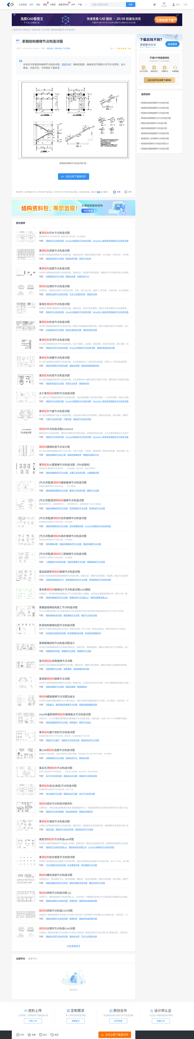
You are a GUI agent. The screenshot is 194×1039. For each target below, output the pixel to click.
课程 (45, 4)
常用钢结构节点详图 (78, 508)
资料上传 (33, 1021)
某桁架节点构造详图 (54, 375)
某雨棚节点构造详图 (54, 357)
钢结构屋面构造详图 (106, 348)
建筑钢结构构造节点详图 (76, 580)
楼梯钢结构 (82, 687)
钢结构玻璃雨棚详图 (90, 366)
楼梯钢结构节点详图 (96, 562)
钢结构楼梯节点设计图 (56, 455)
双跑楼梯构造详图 (81, 669)
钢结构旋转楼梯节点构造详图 (154, 123)
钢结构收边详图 (70, 794)
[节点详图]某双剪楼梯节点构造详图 (62, 518)
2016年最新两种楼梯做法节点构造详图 (65, 714)
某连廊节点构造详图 (54, 268)
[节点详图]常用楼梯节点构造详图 (61, 500)
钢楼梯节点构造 (68, 651)
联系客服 (118, 1021)
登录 (178, 4)
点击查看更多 (73, 946)
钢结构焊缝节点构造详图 (57, 901)
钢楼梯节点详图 (84, 651)
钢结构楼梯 (70, 687)
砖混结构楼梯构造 (93, 633)
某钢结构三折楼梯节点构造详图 (155, 138)
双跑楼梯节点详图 (54, 669)
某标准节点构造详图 (54, 322)
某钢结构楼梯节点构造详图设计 (155, 143)
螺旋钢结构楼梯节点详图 (57, 490)
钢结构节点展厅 (53, 740)
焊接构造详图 (71, 259)
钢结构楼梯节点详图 (92, 544)
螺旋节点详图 (93, 490)
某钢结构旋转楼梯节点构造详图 (155, 103)
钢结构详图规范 (86, 812)
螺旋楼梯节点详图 (71, 615)
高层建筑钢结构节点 (55, 580)
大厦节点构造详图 (77, 473)
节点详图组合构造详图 (56, 865)
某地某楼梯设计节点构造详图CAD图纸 (64, 589)
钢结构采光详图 (70, 776)
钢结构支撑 (92, 294)
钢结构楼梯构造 (74, 455)
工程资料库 (17, 30)
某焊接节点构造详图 (54, 250)
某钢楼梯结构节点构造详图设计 (57, 643)
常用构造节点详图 (97, 508)
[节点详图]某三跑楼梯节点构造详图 (62, 554)
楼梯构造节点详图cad (79, 597)
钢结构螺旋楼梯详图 (88, 704)
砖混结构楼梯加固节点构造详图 (57, 625)
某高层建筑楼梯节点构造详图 (59, 571)
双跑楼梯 (67, 669)
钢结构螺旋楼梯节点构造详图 (154, 128)
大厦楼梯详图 (93, 473)
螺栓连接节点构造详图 (55, 875)
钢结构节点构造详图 (55, 241)
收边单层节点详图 (54, 794)
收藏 (118, 192)
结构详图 (36, 30)
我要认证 (161, 1021)
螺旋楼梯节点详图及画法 (57, 696)
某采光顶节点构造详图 (55, 768)
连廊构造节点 (83, 276)
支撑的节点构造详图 (54, 286)
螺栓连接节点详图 (97, 883)
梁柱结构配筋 (71, 812)
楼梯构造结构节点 (91, 455)
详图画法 (50, 704)
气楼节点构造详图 (54, 419)
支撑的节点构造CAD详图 (57, 928)
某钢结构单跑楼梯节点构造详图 (155, 133)
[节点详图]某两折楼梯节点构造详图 (62, 536)
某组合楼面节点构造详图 (57, 857)
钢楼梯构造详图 (53, 651)
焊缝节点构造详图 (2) (55, 892)
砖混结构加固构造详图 (56, 633)
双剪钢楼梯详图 (76, 526)
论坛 (38, 4)
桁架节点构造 (71, 383)
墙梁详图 (50, 829)
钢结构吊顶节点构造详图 (57, 348)
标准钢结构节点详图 (55, 330)
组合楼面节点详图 (89, 865)
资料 (31, 4)
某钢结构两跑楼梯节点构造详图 (155, 113)
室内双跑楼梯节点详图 (55, 661)
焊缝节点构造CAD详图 (56, 910)
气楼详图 (67, 419)
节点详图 (45, 30)
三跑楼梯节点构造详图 (56, 562)
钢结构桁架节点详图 (55, 383)
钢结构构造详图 (90, 330)
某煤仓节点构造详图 (54, 304)
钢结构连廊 (70, 276)
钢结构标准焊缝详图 (88, 901)
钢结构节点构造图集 (55, 812)
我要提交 (76, 1021)
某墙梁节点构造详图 (54, 821)
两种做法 (73, 722)
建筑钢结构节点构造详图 (100, 580)
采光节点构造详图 (54, 776)
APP (73, 4)
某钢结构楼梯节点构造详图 (63, 30)
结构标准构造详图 (73, 330)
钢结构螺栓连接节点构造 (57, 883)
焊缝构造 (73, 901)
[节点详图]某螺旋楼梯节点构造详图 (62, 482)
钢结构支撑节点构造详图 (57, 294)
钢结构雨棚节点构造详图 (57, 366)
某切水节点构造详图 (54, 232)
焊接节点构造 (85, 259)
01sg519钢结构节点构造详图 (78, 241)
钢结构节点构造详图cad (56, 847)
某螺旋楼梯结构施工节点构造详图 (58, 607)
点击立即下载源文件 (116, 1034)
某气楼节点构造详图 (54, 411)
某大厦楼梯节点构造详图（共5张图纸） (65, 464)
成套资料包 (63, 4)
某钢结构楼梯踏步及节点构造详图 (156, 118)
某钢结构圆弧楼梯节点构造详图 (155, 108)
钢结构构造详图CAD (78, 847)
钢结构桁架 (84, 383)
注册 (184, 4)
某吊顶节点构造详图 (54, 339)
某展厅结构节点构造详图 (57, 732)
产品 (80, 4)
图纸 (64, 64)
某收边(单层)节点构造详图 (58, 785)
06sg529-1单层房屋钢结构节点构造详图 (110, 241)
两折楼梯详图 (52, 544)
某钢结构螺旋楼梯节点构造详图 (155, 149)
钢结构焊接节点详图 (55, 259)
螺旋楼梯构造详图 (54, 615)
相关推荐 (20, 223)
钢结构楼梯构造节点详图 (57, 473)
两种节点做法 (85, 722)
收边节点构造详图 (87, 794)
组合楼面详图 (73, 865)
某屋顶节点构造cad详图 (56, 839)
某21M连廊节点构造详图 (57, 750)
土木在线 (23, 4)
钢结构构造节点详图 (90, 740)
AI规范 (53, 4)
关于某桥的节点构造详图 (57, 393)
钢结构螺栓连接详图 (78, 883)
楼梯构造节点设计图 (54, 447)
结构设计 (27, 30)
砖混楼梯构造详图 (75, 633)
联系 (98, 192)
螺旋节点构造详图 (77, 490)
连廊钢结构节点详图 (55, 276)
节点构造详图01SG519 (56, 429)
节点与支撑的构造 (77, 294)
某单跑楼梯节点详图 (54, 678)
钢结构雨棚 (74, 366)
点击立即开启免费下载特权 (159, 80)
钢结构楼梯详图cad (99, 597)
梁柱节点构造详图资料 (55, 803)
